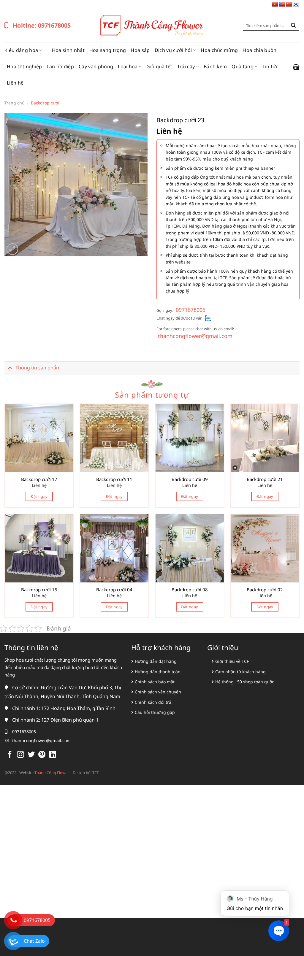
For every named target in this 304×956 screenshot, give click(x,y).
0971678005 (190, 309)
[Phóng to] (12, 249)
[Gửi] (293, 25)
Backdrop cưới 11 (114, 479)
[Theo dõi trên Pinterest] (41, 755)
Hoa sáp (140, 50)
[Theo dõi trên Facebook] (9, 755)
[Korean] (296, 4)
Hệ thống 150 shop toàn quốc (244, 682)
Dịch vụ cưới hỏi (173, 50)
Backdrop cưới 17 (39, 479)
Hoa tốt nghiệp (24, 66)
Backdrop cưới (45, 103)
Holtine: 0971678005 (42, 25)
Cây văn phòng (96, 66)
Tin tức (270, 66)
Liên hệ (15, 83)
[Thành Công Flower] (152, 25)
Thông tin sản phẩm (38, 367)
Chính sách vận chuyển (158, 692)
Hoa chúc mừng (219, 50)
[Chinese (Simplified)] (289, 4)
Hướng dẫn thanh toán (157, 671)
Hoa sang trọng (107, 50)
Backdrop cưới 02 (265, 590)
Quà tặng (243, 66)
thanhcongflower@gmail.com (195, 335)
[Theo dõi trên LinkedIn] (52, 755)
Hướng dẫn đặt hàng (156, 661)
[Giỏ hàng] (296, 66)
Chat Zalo (34, 941)
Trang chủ (14, 103)
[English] (282, 4)
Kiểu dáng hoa (21, 50)
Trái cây (186, 66)
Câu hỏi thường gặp (155, 712)
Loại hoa (128, 66)
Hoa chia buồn (259, 50)
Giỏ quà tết (159, 66)
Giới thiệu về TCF (232, 661)
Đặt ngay (39, 496)
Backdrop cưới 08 (190, 590)
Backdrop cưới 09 (190, 479)
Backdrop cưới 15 (39, 590)
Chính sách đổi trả (153, 702)
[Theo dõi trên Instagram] (20, 755)
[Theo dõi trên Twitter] (31, 755)
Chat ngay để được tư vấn (179, 318)
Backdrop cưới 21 (265, 479)
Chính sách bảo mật (155, 682)
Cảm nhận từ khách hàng (240, 671)
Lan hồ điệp (60, 66)
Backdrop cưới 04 (114, 590)
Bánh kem (215, 66)
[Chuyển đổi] (9, 368)
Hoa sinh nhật (68, 50)
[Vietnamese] (275, 4)
